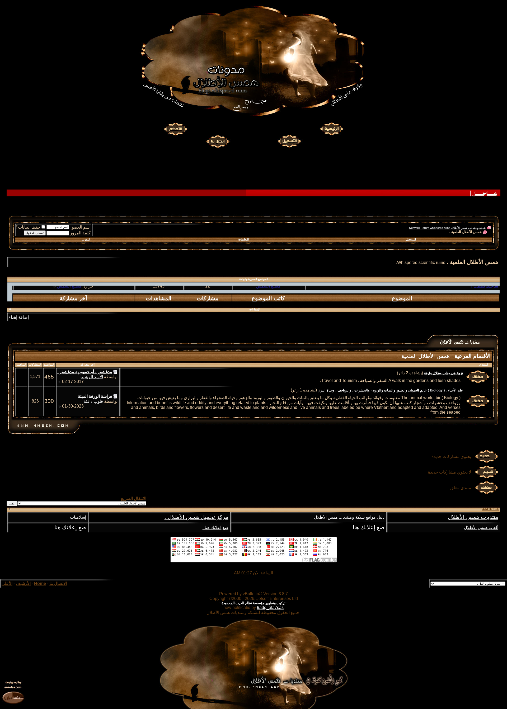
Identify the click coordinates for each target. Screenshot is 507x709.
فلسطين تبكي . (485, 301)
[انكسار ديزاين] (13, 697)
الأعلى (7, 583)
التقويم (86, 239)
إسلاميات (78, 517)
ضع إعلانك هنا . (367, 527)
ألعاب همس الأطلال (481, 527)
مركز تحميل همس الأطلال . (196, 517)
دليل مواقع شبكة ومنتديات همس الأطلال (349, 517)
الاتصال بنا (58, 583)
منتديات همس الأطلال (473, 517)
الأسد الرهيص (91, 377)
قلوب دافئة (93, 401)
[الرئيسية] (331, 129)
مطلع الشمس (69, 301)
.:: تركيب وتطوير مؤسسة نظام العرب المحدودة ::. (253, 603)
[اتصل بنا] (218, 140)
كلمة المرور (80, 233)
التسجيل (411, 239)
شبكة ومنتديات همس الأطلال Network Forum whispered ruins (447, 227)
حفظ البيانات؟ (28, 227)
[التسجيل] (290, 140)
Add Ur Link (490, 509)
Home (40, 583)
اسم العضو (81, 227)
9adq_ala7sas (270, 607)
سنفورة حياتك (268, 301)
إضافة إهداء (19, 317)
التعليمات (243, 239)
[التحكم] (176, 129)
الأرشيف (23, 583)
